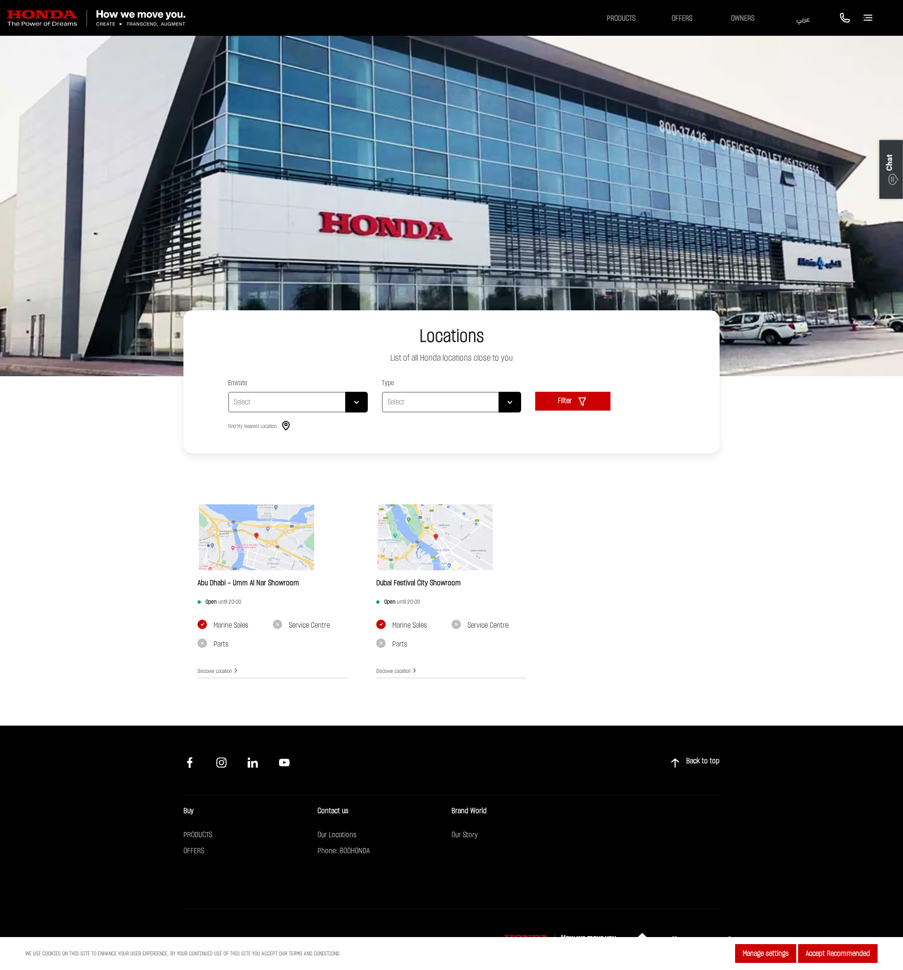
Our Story (465, 835)
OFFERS (682, 18)
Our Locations (336, 835)
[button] (891, 169)
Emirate (237, 383)
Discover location (215, 671)
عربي (803, 18)
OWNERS (742, 18)
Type (388, 383)
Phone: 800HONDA (343, 851)
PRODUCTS (197, 835)
